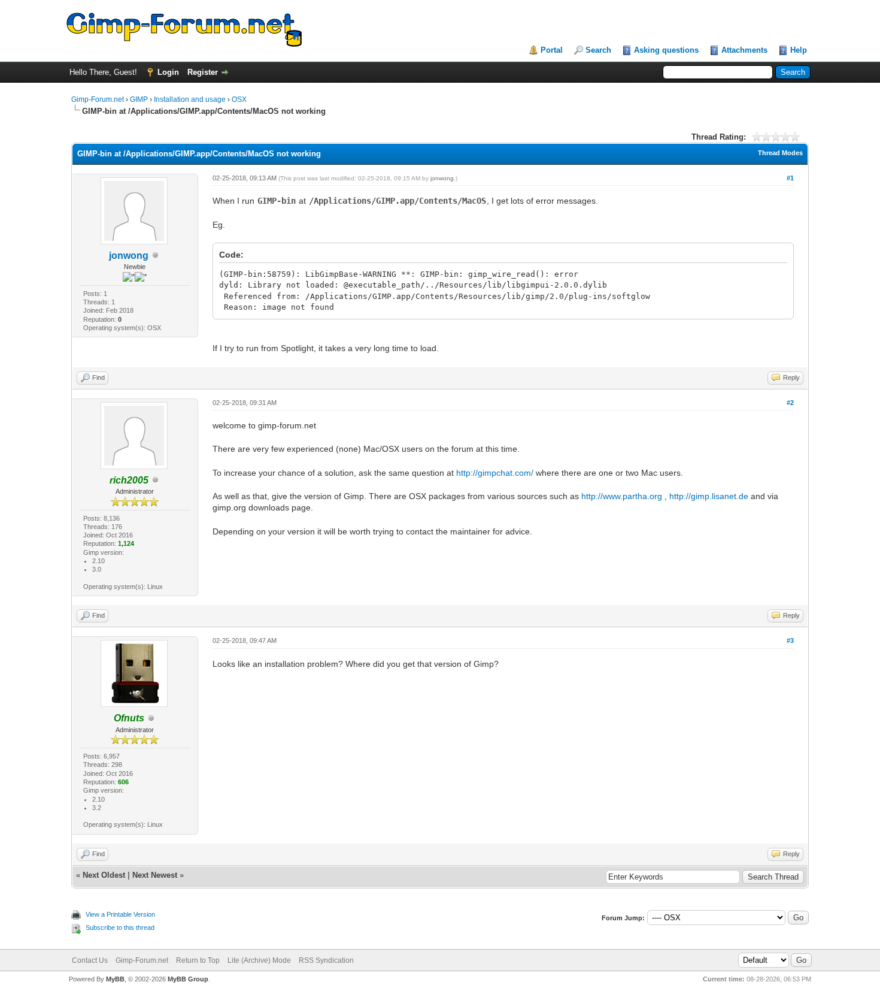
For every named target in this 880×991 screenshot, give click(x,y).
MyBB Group (188, 979)
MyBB (115, 979)
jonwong (128, 255)
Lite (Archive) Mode (259, 960)
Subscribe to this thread (120, 927)
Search (598, 50)
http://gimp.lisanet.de (708, 496)
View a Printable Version (120, 914)
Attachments (744, 50)
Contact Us (90, 960)
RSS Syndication (326, 960)
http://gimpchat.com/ (494, 473)
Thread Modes (780, 152)
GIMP (139, 99)
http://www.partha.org (621, 496)
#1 (790, 178)
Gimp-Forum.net (97, 99)
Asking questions (666, 50)
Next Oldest (104, 875)
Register (202, 72)
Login (168, 72)
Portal (552, 50)
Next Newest (154, 875)
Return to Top (198, 960)
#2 (790, 402)
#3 (790, 640)
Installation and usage (190, 99)
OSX (239, 99)
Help (798, 50)
